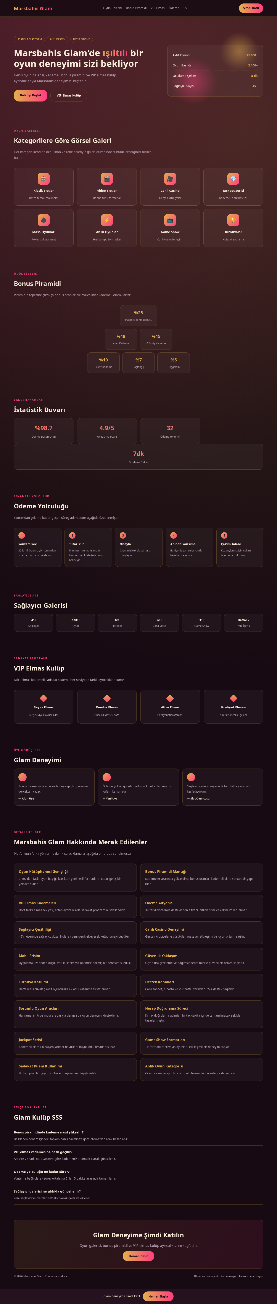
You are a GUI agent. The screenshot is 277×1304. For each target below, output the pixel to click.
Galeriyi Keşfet (30, 95)
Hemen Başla (138, 1256)
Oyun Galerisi (112, 8)
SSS (186, 8)
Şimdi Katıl (251, 8)
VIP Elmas (157, 8)
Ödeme (174, 8)
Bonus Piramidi (136, 8)
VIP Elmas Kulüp (69, 95)
